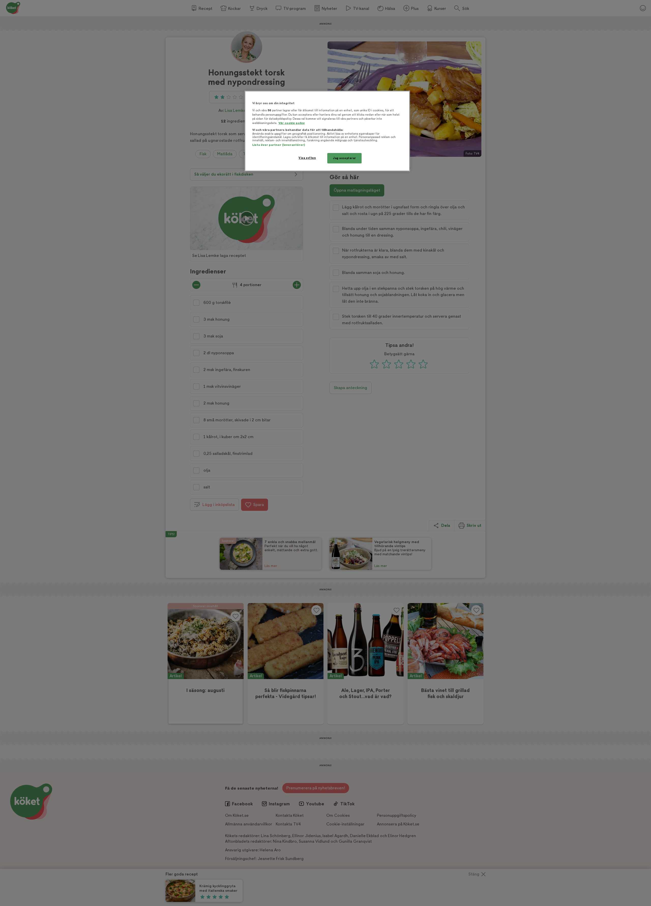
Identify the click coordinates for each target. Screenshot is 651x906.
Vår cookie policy (291, 123)
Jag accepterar (344, 158)
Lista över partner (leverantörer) (278, 145)
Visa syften (307, 158)
